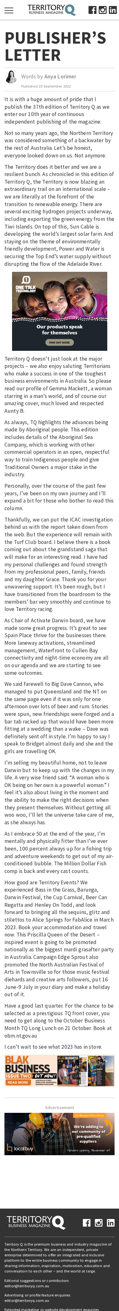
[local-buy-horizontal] (59, 1133)
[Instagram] (103, 9)
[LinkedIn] (113, 9)
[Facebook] (92, 9)
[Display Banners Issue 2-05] (59, 1070)
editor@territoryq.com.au (26, 1286)
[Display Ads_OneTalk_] (59, 310)
